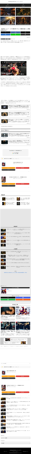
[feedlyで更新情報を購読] (9, 290)
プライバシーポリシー (15, 451)
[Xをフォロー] (7, 290)
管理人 (8, 289)
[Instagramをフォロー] (8, 290)
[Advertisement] (15, 49)
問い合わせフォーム (25, 451)
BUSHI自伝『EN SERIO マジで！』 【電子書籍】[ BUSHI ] (15, 385)
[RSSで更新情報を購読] (11, 290)
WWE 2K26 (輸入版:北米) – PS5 (18, 162)
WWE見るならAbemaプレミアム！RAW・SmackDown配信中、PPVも (15, 272)
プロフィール (5, 451)
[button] (25, 34)
